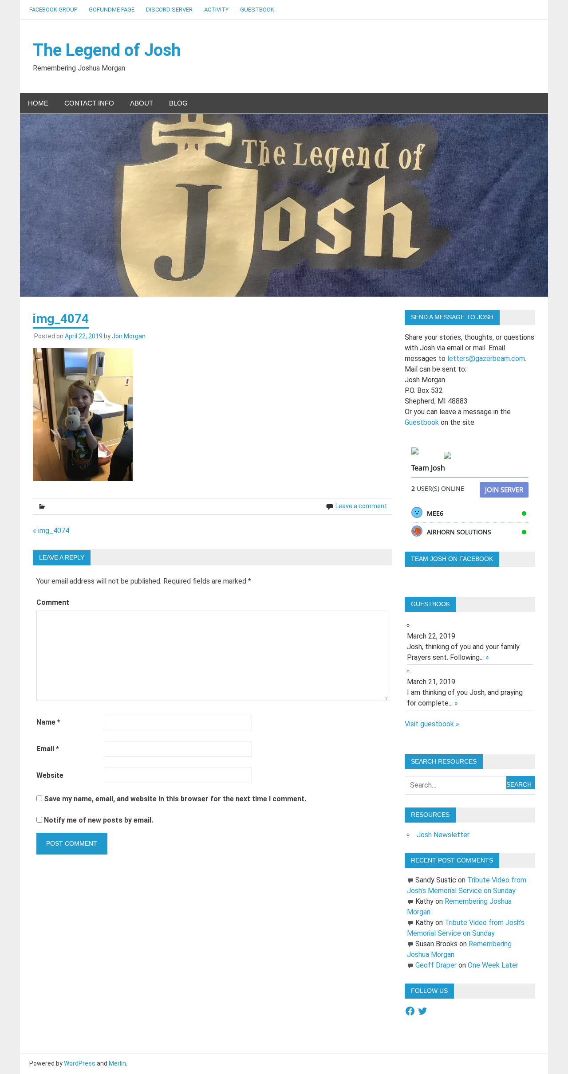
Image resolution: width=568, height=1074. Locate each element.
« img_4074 (51, 530)
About (141, 103)
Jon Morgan (129, 336)
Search (519, 784)
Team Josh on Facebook (452, 558)
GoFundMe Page (111, 9)
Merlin (117, 1063)
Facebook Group (53, 9)
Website (49, 775)
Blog (178, 103)
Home (38, 103)
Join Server (504, 489)
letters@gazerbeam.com (486, 358)
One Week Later (493, 965)
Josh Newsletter (443, 835)
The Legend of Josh (107, 50)
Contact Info (89, 103)
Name (48, 722)
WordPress (79, 1063)
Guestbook (257, 9)
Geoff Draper (436, 965)
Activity (216, 9)
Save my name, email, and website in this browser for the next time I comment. (175, 799)
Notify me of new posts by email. (98, 820)
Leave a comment (361, 506)
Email (47, 749)
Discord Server (169, 9)
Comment (52, 602)
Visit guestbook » (432, 724)
